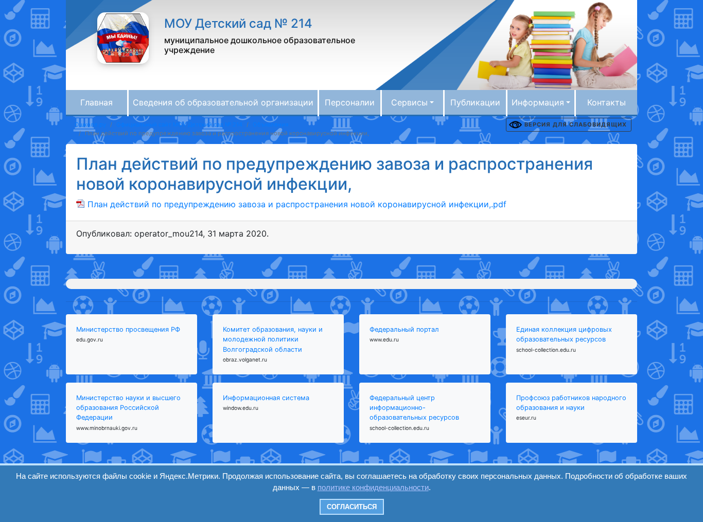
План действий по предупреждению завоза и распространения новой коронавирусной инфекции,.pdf (296, 204)
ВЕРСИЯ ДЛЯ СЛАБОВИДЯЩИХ (575, 124)
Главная (96, 102)
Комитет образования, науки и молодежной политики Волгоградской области (273, 339)
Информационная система (266, 398)
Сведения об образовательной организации (223, 102)
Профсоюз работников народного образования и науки (571, 402)
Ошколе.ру (90, 124)
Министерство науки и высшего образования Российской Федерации (128, 407)
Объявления (270, 124)
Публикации (475, 102)
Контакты (606, 102)
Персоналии (350, 102)
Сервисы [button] (409, 102)
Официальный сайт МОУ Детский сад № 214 (179, 124)
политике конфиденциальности (373, 487)
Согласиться (352, 507)
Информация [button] (538, 102)
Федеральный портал (404, 329)
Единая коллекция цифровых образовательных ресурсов (564, 334)
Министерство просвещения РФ (128, 329)
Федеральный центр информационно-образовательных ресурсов (414, 407)
